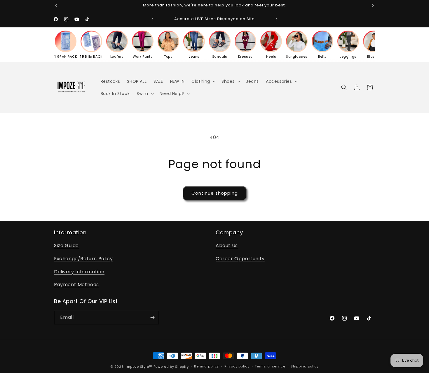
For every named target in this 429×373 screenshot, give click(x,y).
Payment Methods (76, 284)
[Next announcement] (373, 5)
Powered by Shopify (171, 366)
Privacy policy (237, 366)
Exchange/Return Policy (83, 258)
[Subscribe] (152, 317)
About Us (227, 245)
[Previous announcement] (56, 5)
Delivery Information (79, 271)
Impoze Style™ (139, 366)
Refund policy (206, 366)
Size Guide (66, 245)
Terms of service (270, 366)
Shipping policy (305, 366)
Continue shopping (214, 193)
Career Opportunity (240, 258)
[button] (203, 81)
